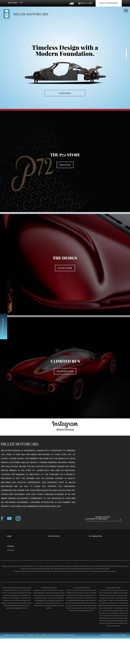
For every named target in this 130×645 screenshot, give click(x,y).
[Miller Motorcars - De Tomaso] (6, 14)
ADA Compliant (68, 635)
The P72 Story (54, 536)
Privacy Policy (54, 635)
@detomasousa (65, 429)
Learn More (65, 93)
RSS (37, 635)
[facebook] (2, 518)
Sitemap (43, 635)
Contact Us (10, 550)
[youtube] (9, 518)
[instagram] (18, 518)
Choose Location (102, 517)
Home (9, 536)
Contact (10, 546)
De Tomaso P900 (95, 536)
